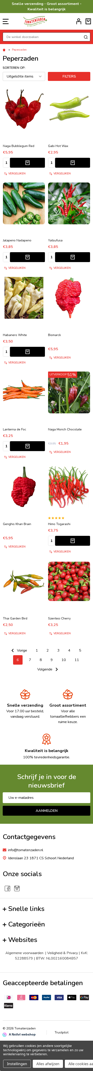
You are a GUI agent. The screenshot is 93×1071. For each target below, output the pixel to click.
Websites (22, 939)
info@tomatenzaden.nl (25, 850)
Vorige (21, 650)
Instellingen (17, 1063)
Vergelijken (17, 173)
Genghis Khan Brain (17, 524)
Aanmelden (47, 810)
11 (76, 659)
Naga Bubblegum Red (18, 146)
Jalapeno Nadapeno (17, 240)
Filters (69, 76)
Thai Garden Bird (15, 618)
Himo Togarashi (59, 524)
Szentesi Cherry (59, 618)
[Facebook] (7, 888)
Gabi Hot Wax (58, 146)
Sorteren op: (14, 68)
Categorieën (26, 924)
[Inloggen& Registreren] (79, 21)
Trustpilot (61, 1032)
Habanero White (15, 335)
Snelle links (26, 908)
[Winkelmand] (88, 21)
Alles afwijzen (47, 1063)
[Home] (5, 49)
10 (63, 659)
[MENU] (6, 21)
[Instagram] (17, 888)
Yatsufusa (55, 240)
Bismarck (54, 335)
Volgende (45, 669)
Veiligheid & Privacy (62, 953)
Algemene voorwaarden (25, 953)
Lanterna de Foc (14, 429)
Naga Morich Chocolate (65, 429)
